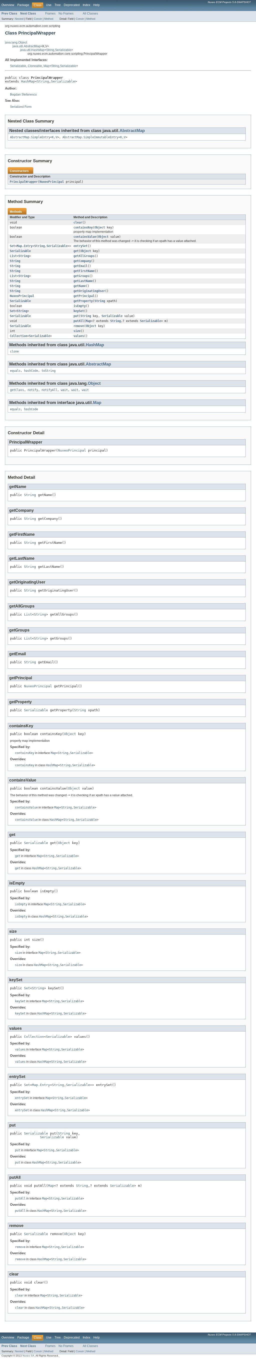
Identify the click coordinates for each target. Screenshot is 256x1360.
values (79, 336)
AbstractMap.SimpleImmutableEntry (90, 137)
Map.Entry (24, 246)
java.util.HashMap (32, 50)
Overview (8, 5)
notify (33, 390)
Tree (57, 5)
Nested (19, 18)
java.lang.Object (16, 42)
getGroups (81, 276)
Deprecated (72, 5)
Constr (38, 18)
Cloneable (35, 66)
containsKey (83, 227)
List (13, 256)
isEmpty (80, 306)
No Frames (66, 13)
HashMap (28, 81)
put (76, 316)
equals (15, 370)
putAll (79, 321)
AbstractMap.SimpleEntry (30, 137)
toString (49, 370)
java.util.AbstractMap (26, 46)
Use (49, 5)
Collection (18, 336)
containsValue (85, 236)
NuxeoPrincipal (52, 182)
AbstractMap (132, 130)
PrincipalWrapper (24, 182)
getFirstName (84, 271)
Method (48, 18)
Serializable (63, 50)
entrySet (81, 246)
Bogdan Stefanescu (23, 94)
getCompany (82, 261)
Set (12, 246)
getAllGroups (84, 256)
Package (23, 5)
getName (80, 286)
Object (99, 227)
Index (86, 5)
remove (79, 326)
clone (14, 351)
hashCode (31, 370)
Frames (50, 13)
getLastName (83, 281)
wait (64, 390)
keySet (79, 311)
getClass (17, 390)
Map (47, 66)
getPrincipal (84, 296)
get (76, 251)
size (77, 331)
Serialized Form (21, 106)
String (50, 50)
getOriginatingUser (89, 291)
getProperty (83, 301)
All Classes (90, 13)
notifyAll (49, 390)
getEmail (81, 266)
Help (96, 5)
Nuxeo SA (28, 1355)
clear (78, 222)
